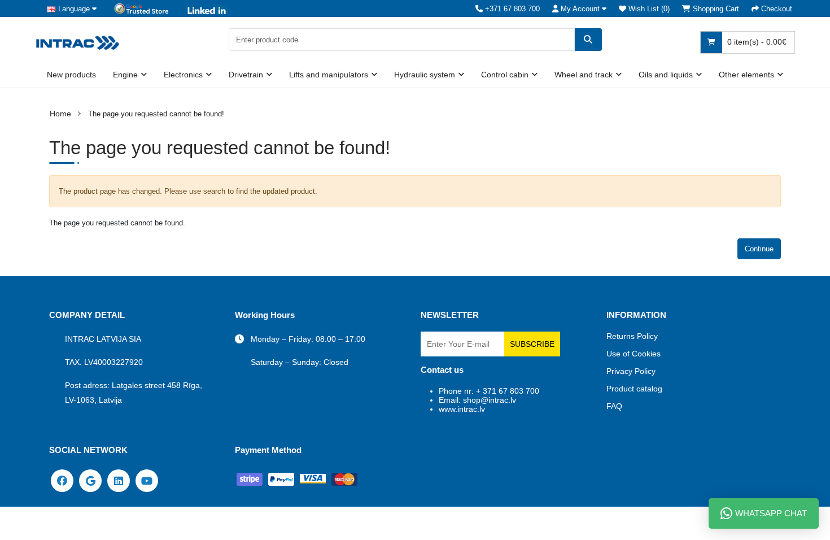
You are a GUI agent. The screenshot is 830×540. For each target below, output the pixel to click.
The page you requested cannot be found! (156, 114)
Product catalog (634, 388)
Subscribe (532, 344)
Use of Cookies (633, 353)
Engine (125, 74)
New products (71, 74)
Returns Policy (632, 336)
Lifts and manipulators (328, 74)
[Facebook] (62, 480)
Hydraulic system (424, 74)
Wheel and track (583, 74)
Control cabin (504, 74)
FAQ (614, 406)
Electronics (183, 74)
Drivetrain (246, 74)
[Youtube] (147, 480)
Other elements (746, 74)
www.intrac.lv (462, 408)
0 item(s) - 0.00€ (756, 41)
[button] (579, 9)
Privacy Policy (631, 371)
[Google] (90, 480)
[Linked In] (118, 480)
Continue (759, 249)
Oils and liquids (666, 74)
